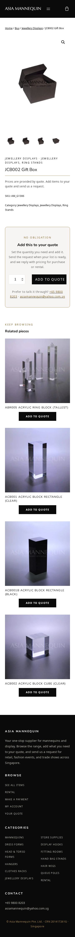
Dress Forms (14, 844)
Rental (10, 792)
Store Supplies (52, 837)
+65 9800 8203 (15, 903)
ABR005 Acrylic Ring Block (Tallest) (36, 407)
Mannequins (14, 837)
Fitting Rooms (52, 851)
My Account (14, 806)
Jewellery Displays (32, 28)
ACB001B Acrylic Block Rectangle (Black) (34, 592)
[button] (63, 42)
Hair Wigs (48, 866)
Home (8, 28)
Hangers (11, 864)
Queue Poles (50, 873)
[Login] (57, 9)
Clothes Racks (16, 871)
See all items (14, 785)
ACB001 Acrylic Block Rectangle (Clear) (33, 499)
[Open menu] (48, 8)
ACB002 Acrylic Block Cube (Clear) (35, 684)
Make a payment (16, 799)
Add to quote (50, 279)
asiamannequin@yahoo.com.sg (42, 296)
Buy (17, 28)
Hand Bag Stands (53, 858)
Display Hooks (52, 844)
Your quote (14, 813)
